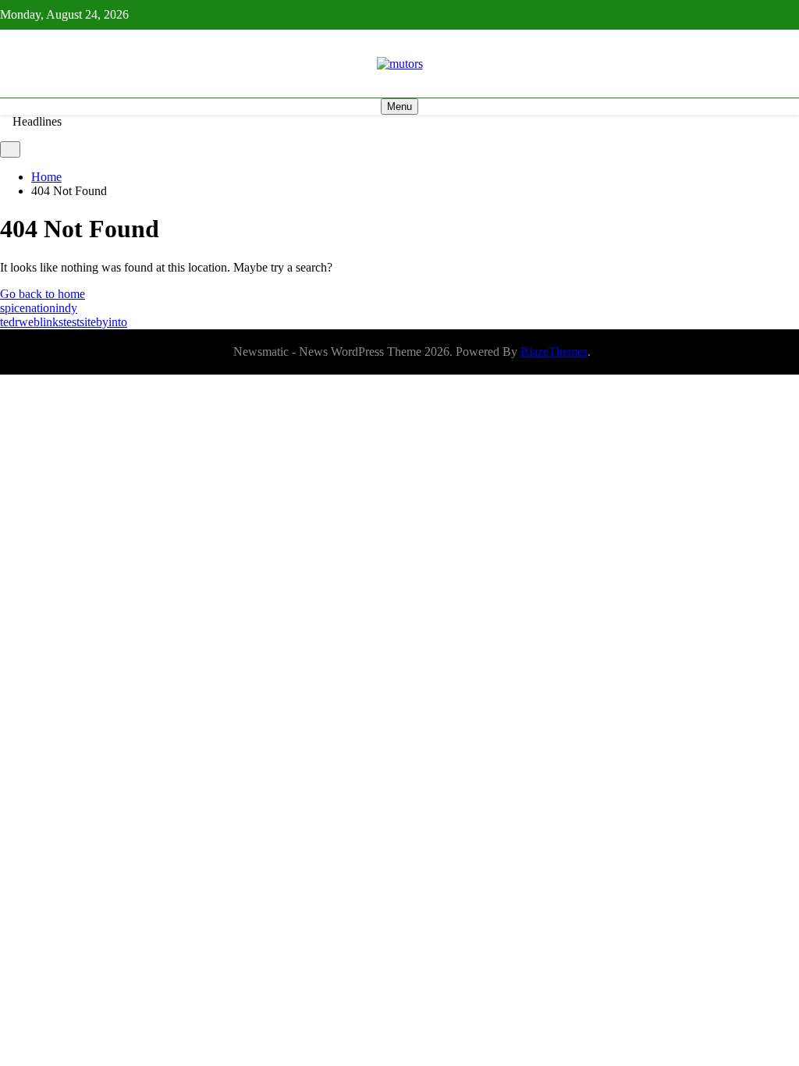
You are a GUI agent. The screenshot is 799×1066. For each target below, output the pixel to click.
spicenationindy (38, 307)
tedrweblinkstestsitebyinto (63, 322)
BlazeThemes (554, 351)
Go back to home (42, 293)
